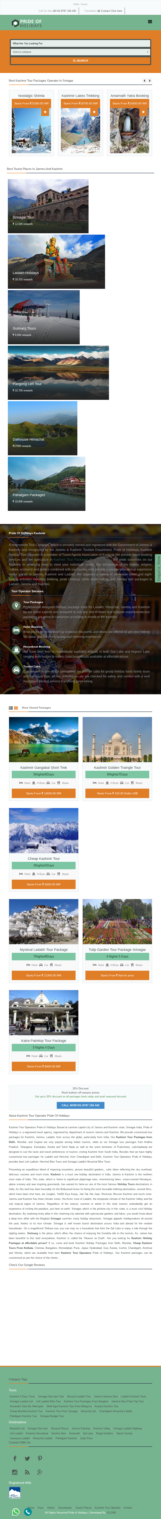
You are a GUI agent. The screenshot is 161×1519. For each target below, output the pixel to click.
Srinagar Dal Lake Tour (51, 1396)
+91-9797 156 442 (66, 10)
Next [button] (149, 80)
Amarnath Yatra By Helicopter (27, 1406)
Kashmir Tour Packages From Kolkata (82, 559)
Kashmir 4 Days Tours (22, 1396)
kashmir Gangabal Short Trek (43, 768)
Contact (128, 1507)
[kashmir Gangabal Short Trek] (43, 739)
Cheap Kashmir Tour (44, 859)
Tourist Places (84, 1507)
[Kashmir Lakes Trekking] (31, 130)
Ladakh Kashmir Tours (133, 1396)
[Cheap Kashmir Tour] (43, 830)
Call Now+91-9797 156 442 (81, 1105)
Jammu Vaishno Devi (106, 1396)
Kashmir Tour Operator (108, 1507)
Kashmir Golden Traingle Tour (117, 768)
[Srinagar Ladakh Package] (129, 134)
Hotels (51, 1507)
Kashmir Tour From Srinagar (62, 1411)
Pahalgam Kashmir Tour (23, 1416)
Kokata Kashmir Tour (107, 1406)
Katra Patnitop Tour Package (43, 1041)
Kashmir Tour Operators (117, 1156)
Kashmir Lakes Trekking (31, 96)
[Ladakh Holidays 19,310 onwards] (56, 263)
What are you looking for (27, 43)
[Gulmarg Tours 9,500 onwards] (44, 318)
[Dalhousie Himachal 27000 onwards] (42, 429)
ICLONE (111, 1512)
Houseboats (65, 1507)
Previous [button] (144, 80)
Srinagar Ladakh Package (130, 98)
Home (31, 1507)
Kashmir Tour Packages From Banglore (86, 1401)
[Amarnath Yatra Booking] (80, 130)
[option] (31, 126)
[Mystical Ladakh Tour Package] (43, 921)
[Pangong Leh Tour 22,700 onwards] (58, 374)
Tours (40, 1507)
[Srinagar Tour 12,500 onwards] (48, 207)
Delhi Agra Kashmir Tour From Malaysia (69, 1406)
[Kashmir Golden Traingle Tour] (117, 739)
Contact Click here (111, 10)
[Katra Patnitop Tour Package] (43, 1012)
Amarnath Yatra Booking (80, 96)
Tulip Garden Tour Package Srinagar (117, 950)
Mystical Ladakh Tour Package (44, 950)
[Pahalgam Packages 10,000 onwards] (46, 485)
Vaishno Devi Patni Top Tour (128, 1401)
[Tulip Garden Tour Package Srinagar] (117, 921)
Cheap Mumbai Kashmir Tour (26, 1411)
